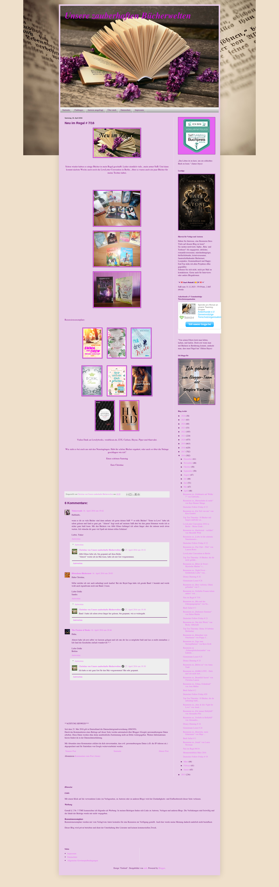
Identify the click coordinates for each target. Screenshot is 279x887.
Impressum (139, 110)
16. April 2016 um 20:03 (102, 573)
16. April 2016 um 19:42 (93, 510)
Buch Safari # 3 (189, 607)
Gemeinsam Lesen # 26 (192, 580)
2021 (183, 435)
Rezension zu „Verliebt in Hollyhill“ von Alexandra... (198, 718)
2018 (183, 447)
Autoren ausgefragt (95, 110)
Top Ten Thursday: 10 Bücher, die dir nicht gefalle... (198, 558)
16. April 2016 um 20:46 (101, 630)
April (186, 490)
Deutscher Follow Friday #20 (195, 694)
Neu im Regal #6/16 (191, 748)
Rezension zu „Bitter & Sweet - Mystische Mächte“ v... (196, 565)
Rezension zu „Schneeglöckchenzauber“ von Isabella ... (196, 650)
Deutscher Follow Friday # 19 (195, 756)
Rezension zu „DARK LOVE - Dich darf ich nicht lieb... (198, 672)
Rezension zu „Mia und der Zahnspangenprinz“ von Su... (196, 602)
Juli (185, 478)
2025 (183, 419)
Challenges (78, 110)
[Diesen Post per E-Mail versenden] (127, 494)
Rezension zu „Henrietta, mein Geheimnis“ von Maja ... (195, 733)
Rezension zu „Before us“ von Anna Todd (197, 665)
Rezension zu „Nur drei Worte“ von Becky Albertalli (197, 623)
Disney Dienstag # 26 (192, 576)
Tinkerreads (77, 510)
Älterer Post (164, 751)
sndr (145, 868)
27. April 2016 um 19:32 (135, 549)
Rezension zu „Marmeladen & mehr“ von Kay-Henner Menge (198, 501)
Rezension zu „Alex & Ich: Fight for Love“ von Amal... (198, 705)
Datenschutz (125, 110)
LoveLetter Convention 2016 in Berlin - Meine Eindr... (196, 525)
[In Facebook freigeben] (135, 494)
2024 (183, 423)
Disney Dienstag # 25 (192, 660)
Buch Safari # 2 (189, 690)
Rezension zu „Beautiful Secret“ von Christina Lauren (198, 678)
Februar (187, 765)
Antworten (76, 538)
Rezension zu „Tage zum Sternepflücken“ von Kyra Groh (197, 642)
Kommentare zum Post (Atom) (87, 756)
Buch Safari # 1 (189, 738)
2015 (183, 774)
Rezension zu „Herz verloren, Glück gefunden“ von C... (198, 585)
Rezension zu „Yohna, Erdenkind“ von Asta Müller (197, 685)
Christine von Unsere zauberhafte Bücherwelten (100, 549)
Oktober (187, 466)
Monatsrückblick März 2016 (194, 752)
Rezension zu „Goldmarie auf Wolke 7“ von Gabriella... (198, 495)
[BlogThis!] (130, 494)
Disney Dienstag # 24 (192, 723)
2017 (183, 451)
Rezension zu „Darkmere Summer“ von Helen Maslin (197, 613)
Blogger (162, 868)
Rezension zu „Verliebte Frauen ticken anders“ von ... (198, 592)
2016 (183, 455)
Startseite (66, 110)
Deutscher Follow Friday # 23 (195, 507)
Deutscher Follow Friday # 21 (195, 618)
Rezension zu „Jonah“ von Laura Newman (196, 743)
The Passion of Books (81, 630)
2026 (183, 415)
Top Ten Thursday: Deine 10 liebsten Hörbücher (198, 629)
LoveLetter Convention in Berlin (196, 553)
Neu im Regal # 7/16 (191, 597)
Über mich (112, 110)
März (186, 761)
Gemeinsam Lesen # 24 (192, 727)
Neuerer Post (70, 751)
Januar (186, 769)
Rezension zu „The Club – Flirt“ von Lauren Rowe (198, 548)
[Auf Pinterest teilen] (138, 494)
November (188, 462)
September (188, 470)
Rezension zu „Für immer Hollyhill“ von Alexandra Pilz (198, 712)
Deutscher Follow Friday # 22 (195, 543)
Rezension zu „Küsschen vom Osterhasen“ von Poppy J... (195, 636)
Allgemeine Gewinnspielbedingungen (82, 860)
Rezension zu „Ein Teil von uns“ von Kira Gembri (198, 512)
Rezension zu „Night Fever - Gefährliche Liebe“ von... (194, 571)
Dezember (188, 459)
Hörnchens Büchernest (81, 573)
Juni (186, 482)
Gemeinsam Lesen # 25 (192, 656)
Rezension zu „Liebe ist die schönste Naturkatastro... (198, 537)
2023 (183, 427)
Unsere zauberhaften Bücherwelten (128, 15)
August (187, 474)
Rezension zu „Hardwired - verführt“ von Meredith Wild (198, 531)
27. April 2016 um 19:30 (135, 609)
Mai (185, 486)
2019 (183, 443)
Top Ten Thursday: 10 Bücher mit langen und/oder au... (197, 518)
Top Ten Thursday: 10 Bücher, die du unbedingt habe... (198, 699)
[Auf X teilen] (133, 494)
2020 (183, 439)
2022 (183, 431)
